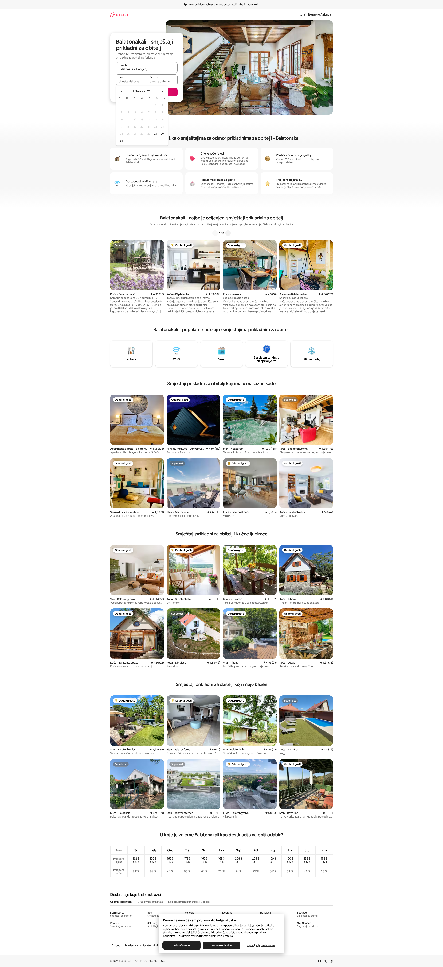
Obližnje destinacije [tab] (121, 901)
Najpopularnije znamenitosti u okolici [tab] (189, 901)
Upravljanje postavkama (261, 945)
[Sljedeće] (228, 233)
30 (162, 133)
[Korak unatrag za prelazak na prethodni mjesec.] (122, 91)
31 (121, 140)
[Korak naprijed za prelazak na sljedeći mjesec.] (162, 91)
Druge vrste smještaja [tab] (150, 901)
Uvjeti (163, 961)
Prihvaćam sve (182, 945)
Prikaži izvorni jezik (248, 4)
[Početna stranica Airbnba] (119, 14)
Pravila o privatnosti (146, 961)
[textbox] (131, 81)
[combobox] (147, 69)
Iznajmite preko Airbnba (315, 14)
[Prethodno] (215, 233)
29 (155, 133)
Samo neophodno (221, 945)
